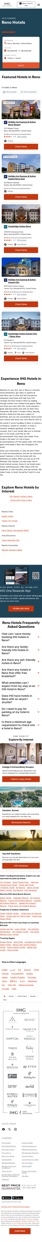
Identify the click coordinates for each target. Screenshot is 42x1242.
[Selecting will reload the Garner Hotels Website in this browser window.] (12, 1085)
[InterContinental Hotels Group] (7, 4)
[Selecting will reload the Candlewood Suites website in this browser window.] (30, 1104)
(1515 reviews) (21, 240)
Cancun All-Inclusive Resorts (20, 900)
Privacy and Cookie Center (29, 1172)
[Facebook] (4, 1129)
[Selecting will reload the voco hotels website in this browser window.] (12, 1047)
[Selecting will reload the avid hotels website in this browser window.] (30, 1085)
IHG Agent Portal (8, 1149)
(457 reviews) (21, 348)
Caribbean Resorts (21, 898)
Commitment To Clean (30, 1159)
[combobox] (10, 92)
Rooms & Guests (10, 55)
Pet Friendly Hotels (20, 932)
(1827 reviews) (22, 136)
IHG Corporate (27, 1163)
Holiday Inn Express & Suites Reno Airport (22, 123)
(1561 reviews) (22, 294)
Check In (7, 48)
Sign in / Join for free (27, 4)
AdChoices (26, 1166)
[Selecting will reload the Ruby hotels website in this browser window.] (30, 1047)
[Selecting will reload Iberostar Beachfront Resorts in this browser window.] (12, 1066)
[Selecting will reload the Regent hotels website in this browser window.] (30, 1019)
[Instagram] (15, 1129)
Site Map (25, 1176)
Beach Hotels (5, 898)
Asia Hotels (18, 942)
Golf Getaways (30, 890)
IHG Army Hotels (8, 1156)
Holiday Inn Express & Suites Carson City (22, 281)
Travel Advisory (27, 1156)
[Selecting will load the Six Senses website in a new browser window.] (12, 1019)
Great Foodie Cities (21, 882)
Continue (20, 1231)
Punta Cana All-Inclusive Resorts (22, 906)
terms (6, 1219)
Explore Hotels (27, 1143)
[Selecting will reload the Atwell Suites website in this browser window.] (12, 1095)
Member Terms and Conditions (9, 1167)
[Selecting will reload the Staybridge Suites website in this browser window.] (30, 1095)
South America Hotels (16, 947)
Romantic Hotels (8, 888)
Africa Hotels (12, 950)
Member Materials (8, 1163)
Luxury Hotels (20, 929)
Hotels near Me (6, 929)
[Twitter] (9, 1129)
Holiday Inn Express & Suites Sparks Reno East (22, 177)
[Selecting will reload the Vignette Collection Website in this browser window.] (30, 1028)
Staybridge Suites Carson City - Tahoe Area (22, 335)
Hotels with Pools (26, 885)
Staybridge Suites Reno (19, 226)
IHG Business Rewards (30, 1153)
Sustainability (7, 1159)
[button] (39, 4)
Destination (8, 40)
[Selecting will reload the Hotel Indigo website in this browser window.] (30, 1038)
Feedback (5, 1179)
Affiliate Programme (29, 1149)
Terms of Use (6, 1171)
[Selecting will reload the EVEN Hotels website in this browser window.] (30, 1066)
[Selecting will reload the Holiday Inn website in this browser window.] (30, 1076)
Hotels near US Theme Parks (18, 916)
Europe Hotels (6, 942)
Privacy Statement (18, 1223)
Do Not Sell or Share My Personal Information (11, 1175)
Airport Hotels (33, 888)
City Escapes (5, 882)
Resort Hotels (6, 890)
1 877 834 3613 (29, 1187)
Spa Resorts (18, 890)
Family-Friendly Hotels (9, 913)
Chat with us (6, 1153)
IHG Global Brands (9, 1146)
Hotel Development (29, 1146)
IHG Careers (6, 1143)
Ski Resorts (20, 888)
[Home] (4, 996)
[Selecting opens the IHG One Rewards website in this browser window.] (21, 1112)
